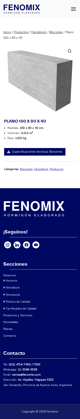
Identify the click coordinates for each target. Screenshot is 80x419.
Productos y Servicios (17, 315)
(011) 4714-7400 (20, 364)
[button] (69, 51)
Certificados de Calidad (21, 308)
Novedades (10, 322)
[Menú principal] (73, 9)
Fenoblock (38, 32)
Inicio (7, 32)
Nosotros (9, 275)
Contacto (9, 335)
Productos (21, 32)
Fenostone (13, 294)
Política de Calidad (18, 301)
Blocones (56, 32)
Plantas (8, 329)
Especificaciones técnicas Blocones (37, 151)
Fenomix (11, 280)
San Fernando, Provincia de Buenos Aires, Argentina (37, 385)
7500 (36, 364)
